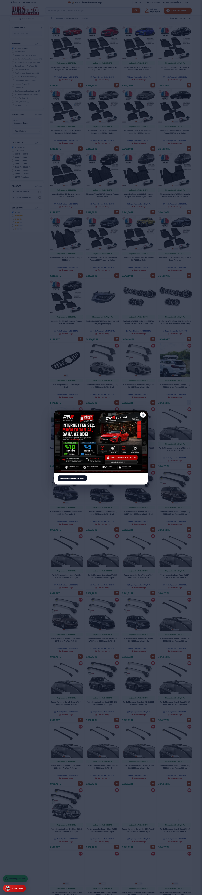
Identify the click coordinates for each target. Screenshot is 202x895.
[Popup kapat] (143, 415)
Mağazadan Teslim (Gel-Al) (72, 478)
